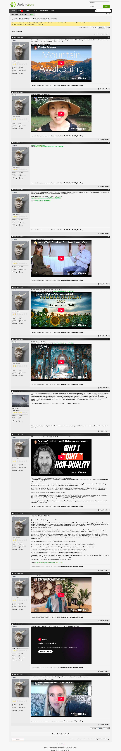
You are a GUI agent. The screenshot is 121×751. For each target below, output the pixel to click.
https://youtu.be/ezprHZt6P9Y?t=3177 (63, 343)
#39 (108, 434)
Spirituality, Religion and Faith (41, 19)
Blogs (28, 10)
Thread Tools (97, 34)
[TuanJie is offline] (20, 51)
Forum (15, 19)
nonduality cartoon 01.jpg (38, 145)
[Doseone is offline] (20, 401)
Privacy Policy (94, 739)
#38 (108, 391)
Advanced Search (104, 14)
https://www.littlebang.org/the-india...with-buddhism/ (49, 146)
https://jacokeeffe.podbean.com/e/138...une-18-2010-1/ (46, 198)
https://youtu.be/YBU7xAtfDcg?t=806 (63, 291)
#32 (108, 92)
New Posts (14, 14)
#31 (108, 37)
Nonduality (19, 31)
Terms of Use (87, 739)
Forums (13, 10)
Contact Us (68, 739)
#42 (108, 623)
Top (108, 739)
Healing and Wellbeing (25, 19)
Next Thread (65, 734)
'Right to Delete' (102, 739)
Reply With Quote (104, 89)
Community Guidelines (77, 739)
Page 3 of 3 (94, 27)
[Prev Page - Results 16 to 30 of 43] (104, 28)
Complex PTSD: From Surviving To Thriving (72, 85)
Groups (36, 10)
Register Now (44, 10)
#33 (108, 142)
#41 (108, 573)
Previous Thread (56, 734)
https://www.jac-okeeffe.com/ (43, 200)
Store (52, 10)
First (101, 27)
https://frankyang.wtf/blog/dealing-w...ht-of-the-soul (49, 562)
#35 (108, 236)
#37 (108, 339)
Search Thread (105, 34)
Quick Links (23, 14)
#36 (108, 287)
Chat (20, 10)
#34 (108, 189)
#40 (108, 513)
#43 (108, 674)
